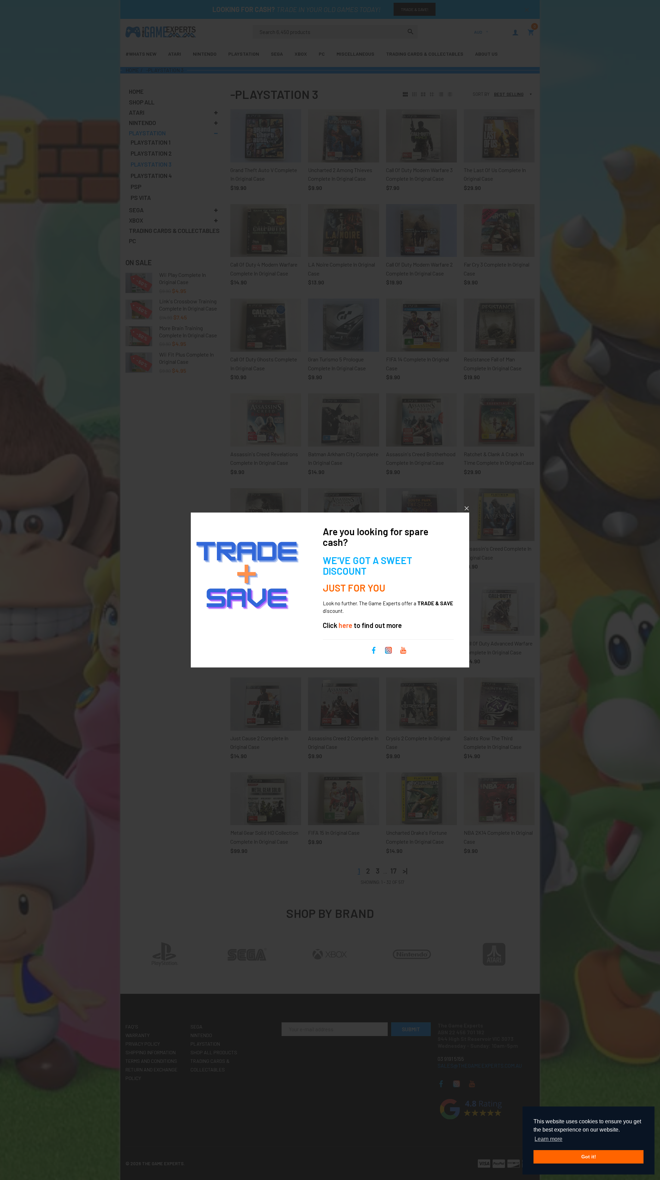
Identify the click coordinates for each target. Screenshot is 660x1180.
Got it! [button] (588, 1156)
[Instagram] (388, 650)
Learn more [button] (548, 1139)
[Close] (466, 508)
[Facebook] (373, 650)
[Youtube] (403, 650)
